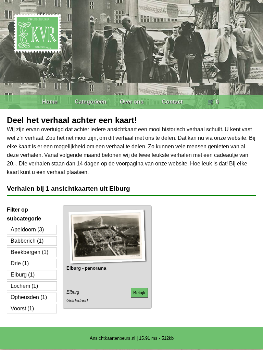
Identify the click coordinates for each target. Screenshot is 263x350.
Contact (172, 102)
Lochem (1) (24, 286)
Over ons (131, 102)
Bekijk (139, 292)
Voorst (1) (22, 308)
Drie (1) (20, 263)
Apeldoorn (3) (27, 229)
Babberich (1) (27, 241)
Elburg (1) (23, 275)
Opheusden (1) (29, 297)
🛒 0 (213, 102)
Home (50, 102)
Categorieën (91, 102)
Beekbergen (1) (29, 252)
